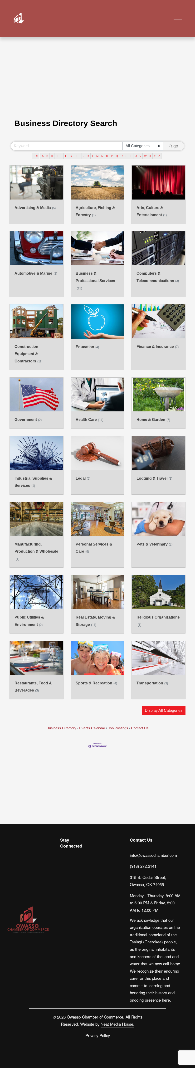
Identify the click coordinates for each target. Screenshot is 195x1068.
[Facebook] (75, 856)
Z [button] (159, 156)
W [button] (145, 156)
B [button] (47, 156)
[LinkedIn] (64, 867)
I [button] (79, 156)
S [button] (126, 156)
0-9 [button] (36, 156)
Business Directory (61, 728)
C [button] (52, 156)
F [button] (66, 156)
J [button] (83, 156)
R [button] (122, 156)
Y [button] (155, 156)
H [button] (76, 156)
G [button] (71, 156)
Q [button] (117, 156)
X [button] (150, 156)
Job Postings (118, 728)
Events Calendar (92, 728)
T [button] (131, 156)
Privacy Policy (97, 1035)
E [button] (61, 156)
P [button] (112, 156)
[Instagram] (64, 856)
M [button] (97, 156)
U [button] (136, 156)
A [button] (43, 156)
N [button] (102, 156)
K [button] (88, 156)
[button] (163, 710)
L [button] (92, 156)
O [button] (107, 156)
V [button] (140, 156)
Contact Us (140, 728)
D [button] (57, 156)
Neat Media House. (117, 1024)
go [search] (175, 146)
